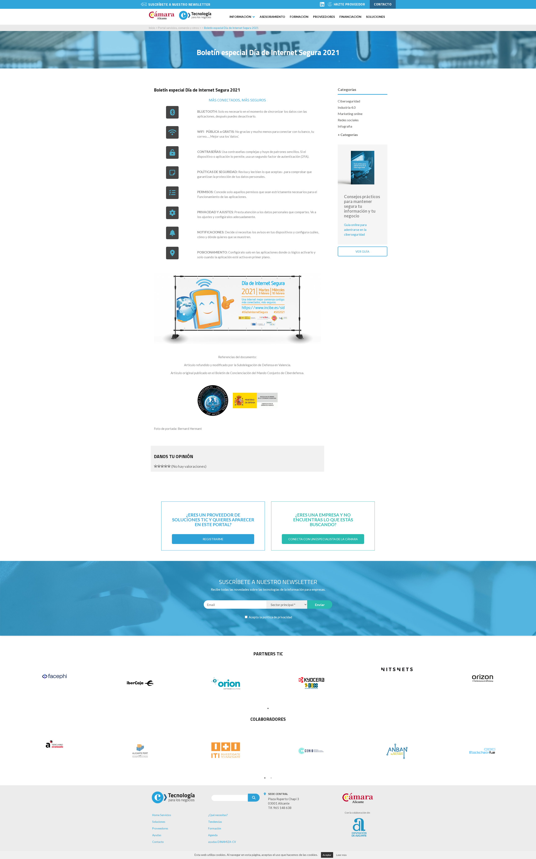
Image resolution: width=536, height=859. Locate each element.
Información (240, 16)
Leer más (341, 854)
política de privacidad (277, 617)
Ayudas (156, 835)
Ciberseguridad (349, 101)
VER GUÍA (362, 251)
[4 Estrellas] (165, 466)
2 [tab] (271, 778)
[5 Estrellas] (169, 466)
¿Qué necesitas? (218, 815)
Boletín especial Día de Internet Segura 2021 (231, 28)
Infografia (345, 126)
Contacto (158, 841)
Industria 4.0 (347, 107)
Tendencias (215, 821)
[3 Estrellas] (162, 466)
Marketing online (350, 114)
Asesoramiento (272, 16)
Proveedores (324, 16)
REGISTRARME (213, 539)
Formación (299, 16)
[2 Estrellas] (159, 466)
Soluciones (375, 16)
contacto (383, 4)
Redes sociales (348, 120)
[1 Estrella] (155, 466)
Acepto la (270, 617)
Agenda (213, 835)
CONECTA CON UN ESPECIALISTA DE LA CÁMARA (323, 539)
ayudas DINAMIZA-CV (222, 841)
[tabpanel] (54, 676)
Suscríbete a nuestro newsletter (179, 4)
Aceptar (327, 854)
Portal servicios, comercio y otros (178, 28)
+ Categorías (348, 135)
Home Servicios (161, 815)
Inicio (152, 28)
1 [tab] (268, 708)
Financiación (350, 16)
